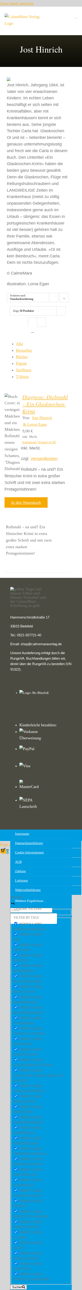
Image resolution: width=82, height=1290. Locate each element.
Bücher (22, 356)
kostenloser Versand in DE (39, 442)
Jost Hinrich (42, 417)
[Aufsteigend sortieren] (64, 297)
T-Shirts (22, 376)
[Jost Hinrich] (12, 432)
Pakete (21, 363)
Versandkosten (44, 458)
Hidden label (31, 924)
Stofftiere (23, 370)
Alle (19, 343)
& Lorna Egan (35, 424)
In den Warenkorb (26, 502)
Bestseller (24, 350)
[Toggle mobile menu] (75, 15)
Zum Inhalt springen (17, 3)
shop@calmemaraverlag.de (41, 644)
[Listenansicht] (32, 331)
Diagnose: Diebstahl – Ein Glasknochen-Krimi (45, 404)
